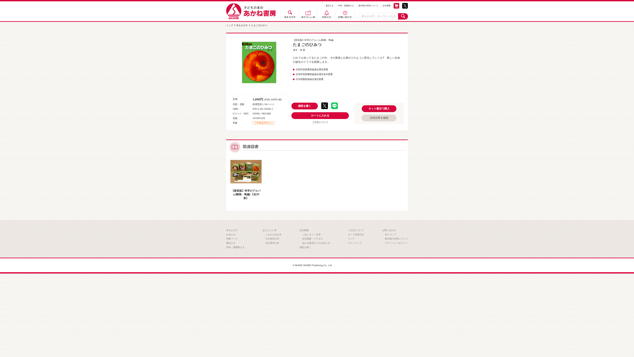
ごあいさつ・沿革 (311, 234)
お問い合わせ (345, 17)
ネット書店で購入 (379, 108)
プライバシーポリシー (396, 243)
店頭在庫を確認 (379, 117)
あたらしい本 (308, 17)
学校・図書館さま (346, 5)
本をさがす (290, 17)
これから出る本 (273, 234)
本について (390, 234)
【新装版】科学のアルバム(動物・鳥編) (313, 40)
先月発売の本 (272, 243)
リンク (351, 238)
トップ (229, 25)
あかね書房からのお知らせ (316, 243)
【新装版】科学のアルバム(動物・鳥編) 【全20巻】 (246, 194)
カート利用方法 (356, 234)
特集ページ (232, 238)
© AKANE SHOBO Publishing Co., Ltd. (312, 265)
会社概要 (387, 5)
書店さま (330, 5)
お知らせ (326, 17)
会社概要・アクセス (312, 238)
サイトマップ (355, 243)
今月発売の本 (272, 238)
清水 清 (297, 50)
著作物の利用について (368, 5)
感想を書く (304, 105)
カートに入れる (320, 115)
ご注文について (320, 122)
